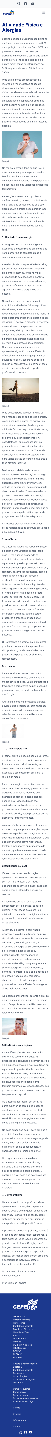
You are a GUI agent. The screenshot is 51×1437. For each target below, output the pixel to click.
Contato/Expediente (23, 1326)
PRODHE (17, 1354)
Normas (17, 1341)
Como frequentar (21, 1388)
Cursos (16, 1407)
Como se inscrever (22, 1395)
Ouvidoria (18, 1382)
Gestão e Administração (25, 1363)
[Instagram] (18, 3)
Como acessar (20, 1392)
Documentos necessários (25, 1398)
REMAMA (17, 1357)
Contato (17, 1426)
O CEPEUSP (19, 1316)
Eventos (17, 1414)
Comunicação (20, 1376)
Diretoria (17, 1366)
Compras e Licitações (24, 1379)
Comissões (18, 1373)
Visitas (16, 1335)
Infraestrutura (19, 1338)
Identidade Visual (21, 1332)
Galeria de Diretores (23, 1329)
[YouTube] (32, 3)
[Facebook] (25, 3)
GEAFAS (17, 1351)
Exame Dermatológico (24, 1401)
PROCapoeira (19, 1348)
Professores (19, 1322)
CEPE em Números (22, 1344)
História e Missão (21, 1319)
